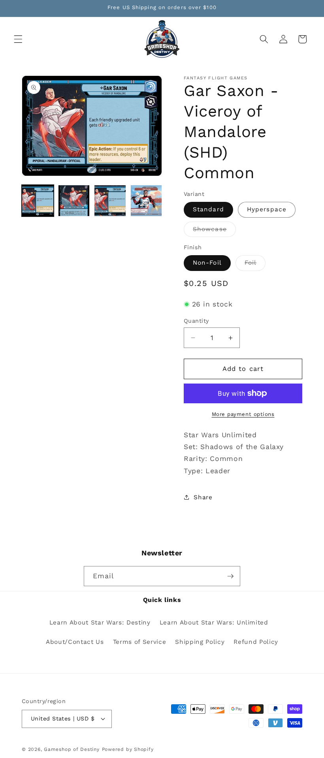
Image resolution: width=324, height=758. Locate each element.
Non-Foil (207, 262)
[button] (18, 39)
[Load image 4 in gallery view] (146, 201)
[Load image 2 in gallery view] (74, 201)
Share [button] (203, 497)
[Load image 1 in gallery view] (38, 201)
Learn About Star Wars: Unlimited (214, 622)
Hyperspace (266, 209)
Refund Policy (256, 641)
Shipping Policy (199, 641)
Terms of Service (139, 641)
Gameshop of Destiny (72, 749)
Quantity (196, 321)
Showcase (214, 231)
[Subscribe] (230, 576)
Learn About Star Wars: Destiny (100, 622)
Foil (255, 265)
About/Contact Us (75, 641)
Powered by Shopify (128, 749)
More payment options (243, 414)
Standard (208, 209)
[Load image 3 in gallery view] (110, 201)
